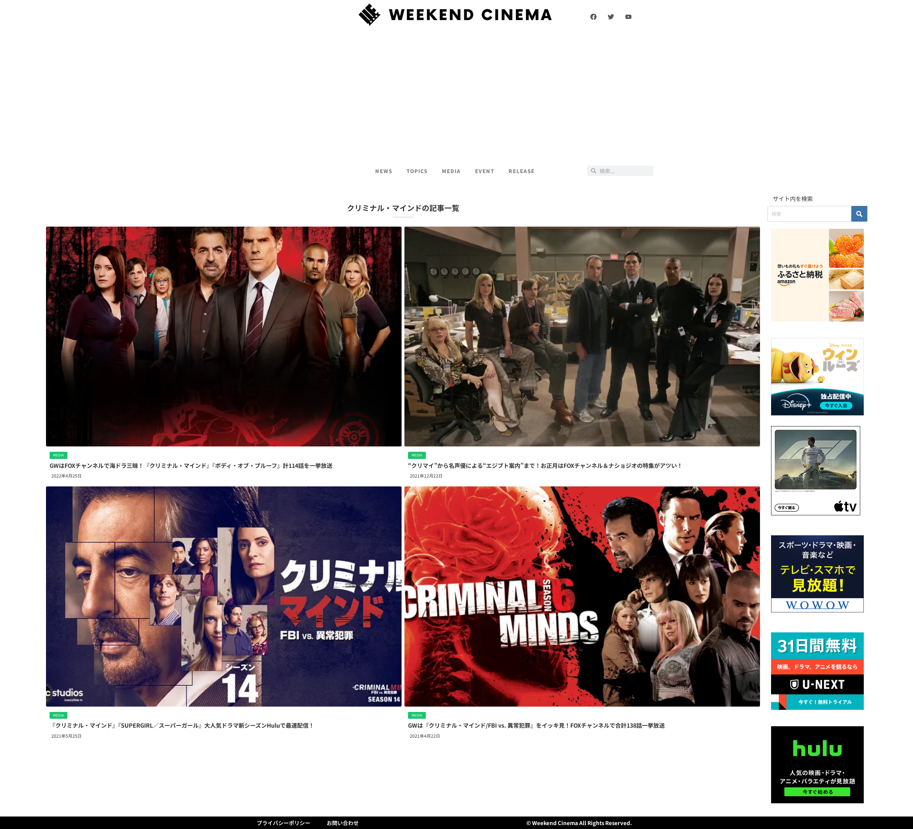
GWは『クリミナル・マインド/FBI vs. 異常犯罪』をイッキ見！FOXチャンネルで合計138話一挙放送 (536, 725)
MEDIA (451, 171)
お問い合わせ (343, 823)
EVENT (485, 171)
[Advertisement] (456, 93)
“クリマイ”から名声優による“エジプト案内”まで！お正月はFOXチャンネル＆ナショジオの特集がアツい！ (545, 465)
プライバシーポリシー (283, 823)
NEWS (383, 171)
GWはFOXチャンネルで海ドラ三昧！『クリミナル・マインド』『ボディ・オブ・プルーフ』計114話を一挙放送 (191, 465)
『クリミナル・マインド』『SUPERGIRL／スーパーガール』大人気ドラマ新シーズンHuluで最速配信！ (182, 725)
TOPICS (417, 171)
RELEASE (522, 171)
